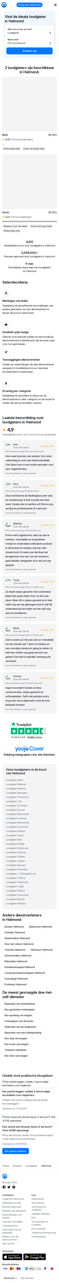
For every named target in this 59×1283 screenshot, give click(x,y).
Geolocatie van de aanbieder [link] (11, 1231)
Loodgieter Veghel (15, 861)
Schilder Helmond (15, 932)
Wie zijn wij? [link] (8, 1243)
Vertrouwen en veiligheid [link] (38, 1208)
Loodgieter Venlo (15, 835)
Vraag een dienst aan (29, 4)
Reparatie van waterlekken (20, 1003)
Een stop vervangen (16, 1038)
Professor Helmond (15, 984)
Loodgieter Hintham (16, 903)
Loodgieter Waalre (15, 890)
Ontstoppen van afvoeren (19, 1021)
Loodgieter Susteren (16, 818)
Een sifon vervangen (16, 1055)
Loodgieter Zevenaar (16, 805)
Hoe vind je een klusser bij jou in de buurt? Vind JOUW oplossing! (27, 1128)
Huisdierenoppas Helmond (20, 967)
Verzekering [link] (37, 1203)
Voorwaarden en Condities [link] (39, 1223)
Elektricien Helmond (40, 926)
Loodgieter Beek (14, 780)
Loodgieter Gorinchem (17, 895)
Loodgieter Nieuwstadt (17, 814)
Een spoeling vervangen (18, 1015)
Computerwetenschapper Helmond (25, 972)
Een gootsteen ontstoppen (20, 1009)
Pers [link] (33, 1217)
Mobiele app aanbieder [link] (14, 1210)
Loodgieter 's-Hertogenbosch (21, 873)
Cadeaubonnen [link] (10, 1225)
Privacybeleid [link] (38, 1228)
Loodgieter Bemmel (16, 788)
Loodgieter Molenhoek (17, 822)
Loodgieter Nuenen (16, 865)
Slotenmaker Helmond (17, 938)
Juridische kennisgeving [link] (43, 1232)
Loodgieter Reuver (15, 810)
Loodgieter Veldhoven (17, 882)
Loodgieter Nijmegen (16, 792)
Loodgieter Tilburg (15, 878)
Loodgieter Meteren (16, 784)
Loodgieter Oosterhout (17, 797)
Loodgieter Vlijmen (15, 856)
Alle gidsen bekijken (15, 1151)
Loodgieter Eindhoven (17, 848)
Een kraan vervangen (17, 1044)
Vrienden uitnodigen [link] (12, 1221)
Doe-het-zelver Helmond (19, 943)
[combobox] (29, 31)
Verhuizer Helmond (41, 949)
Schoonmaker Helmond (18, 955)
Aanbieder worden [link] (11, 1203)
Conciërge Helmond (16, 978)
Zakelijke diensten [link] (40, 1213)
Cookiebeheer (38, 1236)
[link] (4, 1176)
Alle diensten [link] (27, 1278)
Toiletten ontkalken (15, 1049)
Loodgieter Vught (15, 886)
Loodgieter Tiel (14, 801)
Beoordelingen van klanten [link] (12, 1216)
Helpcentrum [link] (37, 1199)
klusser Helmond (14, 926)
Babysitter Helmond (16, 961)
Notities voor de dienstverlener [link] (10, 1238)
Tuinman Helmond (15, 949)
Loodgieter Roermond (17, 827)
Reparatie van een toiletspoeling (23, 1032)
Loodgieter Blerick (15, 899)
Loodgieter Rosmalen (17, 869)
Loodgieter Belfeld (15, 831)
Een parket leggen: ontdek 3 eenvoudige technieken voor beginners (26, 1093)
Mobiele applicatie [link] (11, 1206)
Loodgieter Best (14, 839)
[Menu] (55, 4)
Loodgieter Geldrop (16, 852)
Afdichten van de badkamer (20, 1026)
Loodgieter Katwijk (15, 844)
